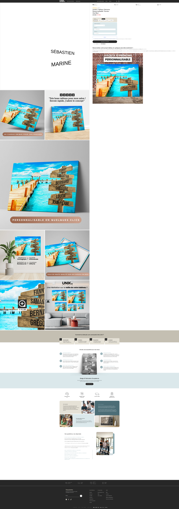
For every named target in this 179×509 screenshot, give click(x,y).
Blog (106, 1)
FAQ (106, 492)
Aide (110, 1)
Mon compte (100, 495)
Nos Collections (70, 1)
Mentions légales (83, 507)
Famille (91, 492)
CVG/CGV (79, 507)
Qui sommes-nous (100, 1)
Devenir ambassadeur (109, 497)
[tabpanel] (103, 5)
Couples (91, 495)
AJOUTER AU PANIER (105, 41)
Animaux (91, 497)
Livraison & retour (89, 507)
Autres (91, 502)
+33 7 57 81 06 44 (109, 495)
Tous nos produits (92, 500)
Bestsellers (78, 1)
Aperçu (105, 37)
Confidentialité (75, 507)
